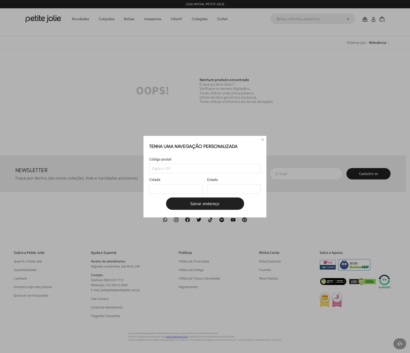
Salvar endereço (204, 203)
